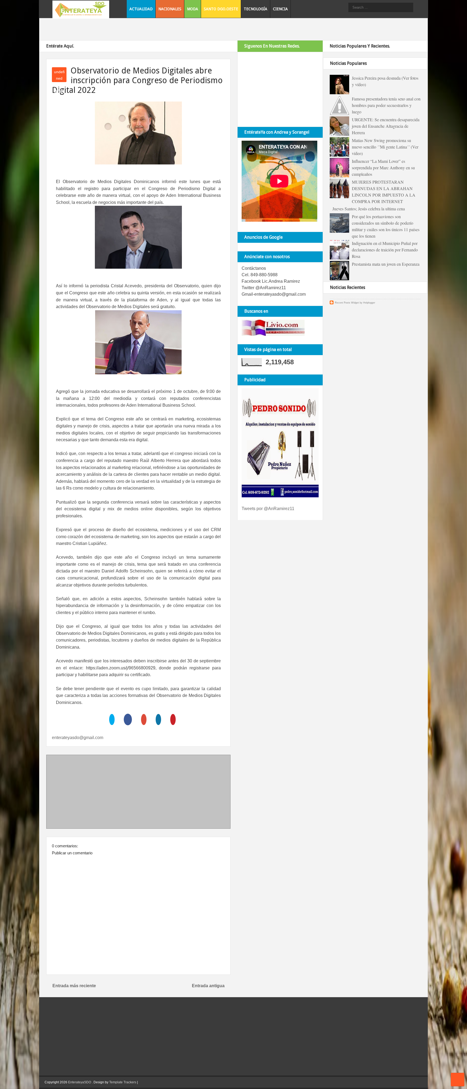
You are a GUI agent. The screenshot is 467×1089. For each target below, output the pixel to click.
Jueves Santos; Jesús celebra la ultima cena (368, 208)
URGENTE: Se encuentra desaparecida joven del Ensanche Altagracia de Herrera (385, 126)
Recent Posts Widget (347, 302)
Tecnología (255, 9)
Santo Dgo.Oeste (221, 9)
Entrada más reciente (74, 985)
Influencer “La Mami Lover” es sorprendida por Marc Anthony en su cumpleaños (383, 167)
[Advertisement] (138, 793)
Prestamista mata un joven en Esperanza (385, 264)
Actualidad (141, 9)
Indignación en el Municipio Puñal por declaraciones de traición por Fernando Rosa (385, 249)
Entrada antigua (208, 985)
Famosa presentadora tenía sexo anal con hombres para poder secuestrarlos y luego (386, 105)
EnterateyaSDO (79, 1082)
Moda (192, 9)
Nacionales (169, 9)
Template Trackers (122, 1082)
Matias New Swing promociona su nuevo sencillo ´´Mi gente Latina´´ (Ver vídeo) (385, 146)
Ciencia (280, 9)
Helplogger (369, 302)
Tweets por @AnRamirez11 (268, 508)
